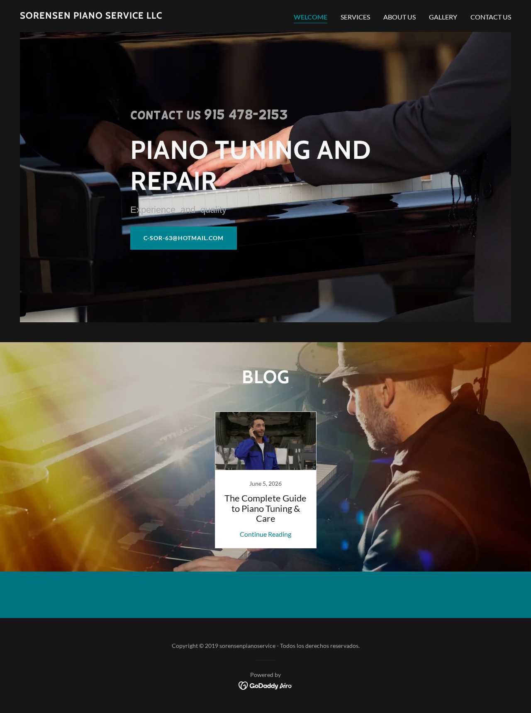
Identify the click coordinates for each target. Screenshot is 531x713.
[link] (91, 16)
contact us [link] (490, 17)
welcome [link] (310, 17)
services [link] (355, 17)
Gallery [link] (443, 17)
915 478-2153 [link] (245, 114)
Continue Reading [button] (265, 534)
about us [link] (399, 17)
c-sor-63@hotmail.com (184, 237)
